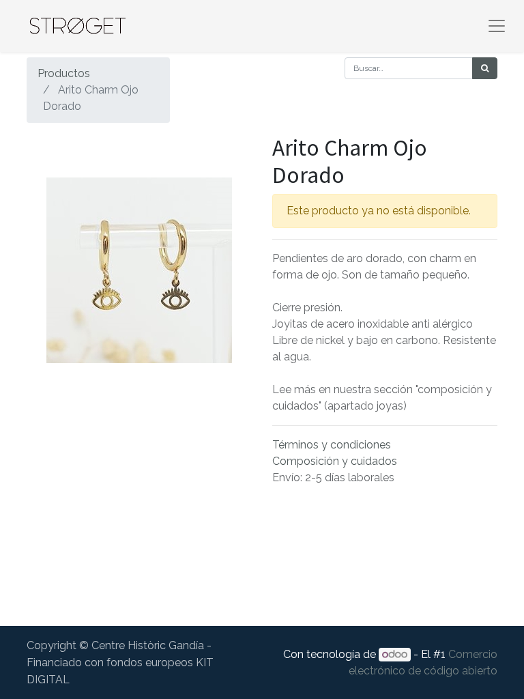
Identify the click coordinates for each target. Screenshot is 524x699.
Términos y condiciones (331, 444)
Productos (64, 73)
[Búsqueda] (484, 68)
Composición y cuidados (334, 461)
